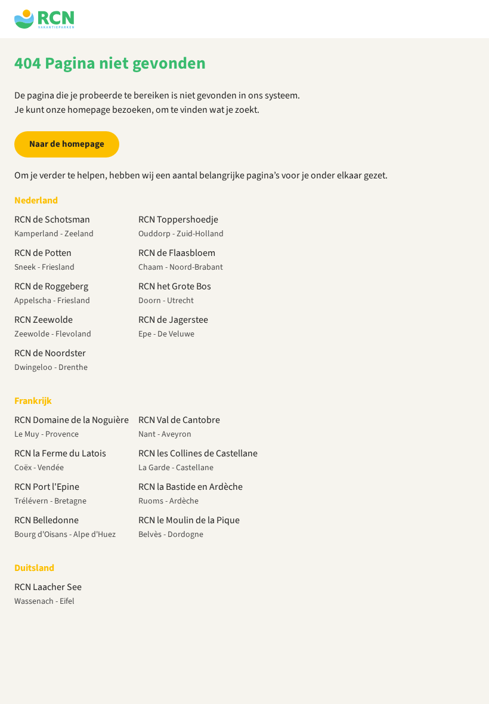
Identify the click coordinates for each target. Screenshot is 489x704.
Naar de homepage (66, 144)
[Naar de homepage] (44, 19)
